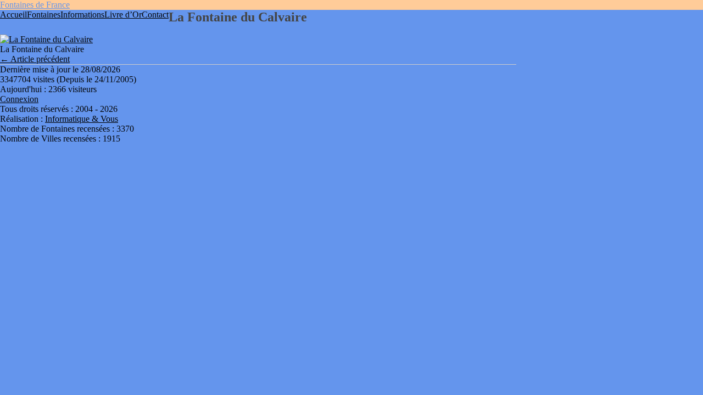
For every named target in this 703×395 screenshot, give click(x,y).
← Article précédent (35, 59)
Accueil (13, 14)
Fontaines (43, 14)
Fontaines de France (35, 4)
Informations (82, 14)
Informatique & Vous (81, 118)
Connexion (19, 99)
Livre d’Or (123, 14)
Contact (155, 14)
